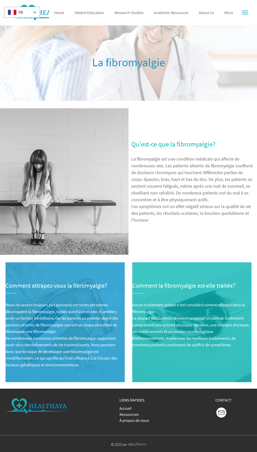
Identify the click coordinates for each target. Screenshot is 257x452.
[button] (245, 12)
